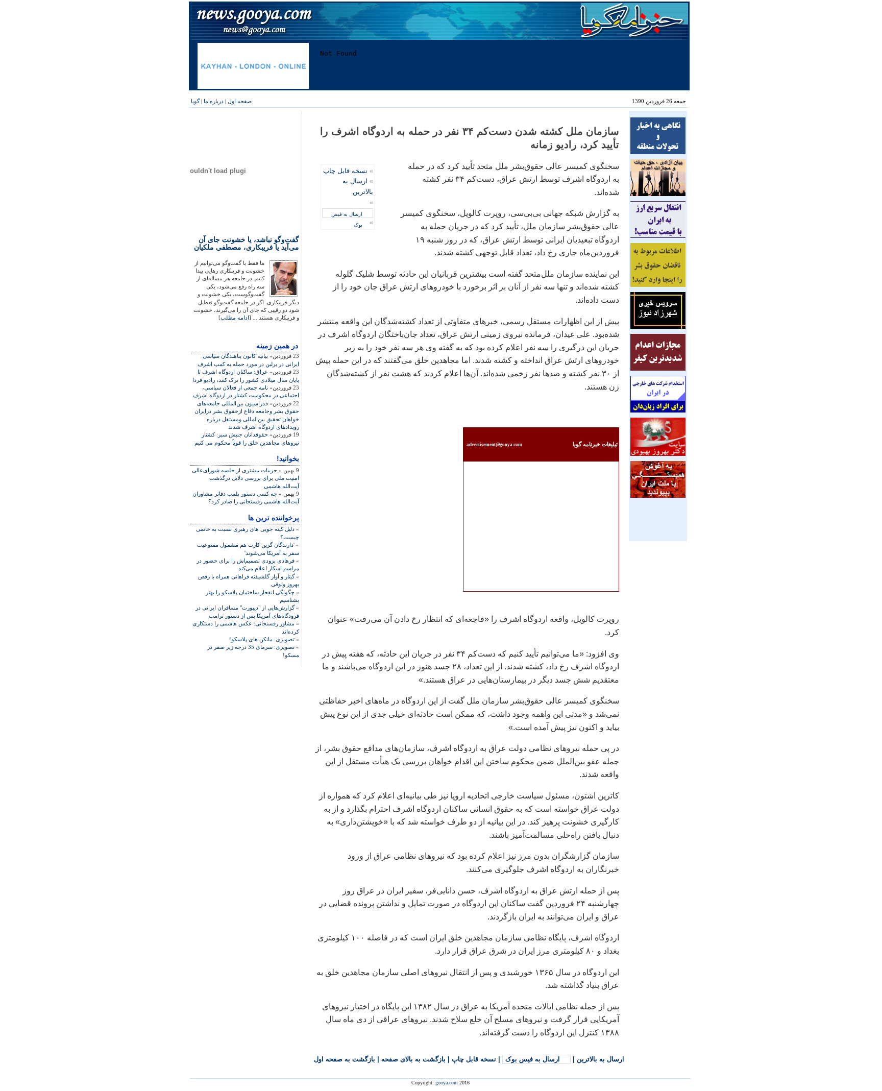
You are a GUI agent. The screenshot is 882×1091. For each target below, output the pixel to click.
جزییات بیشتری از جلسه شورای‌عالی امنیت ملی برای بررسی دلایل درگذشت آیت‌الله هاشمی (245, 478)
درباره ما (214, 101)
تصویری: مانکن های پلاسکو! (262, 639)
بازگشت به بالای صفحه (413, 1059)
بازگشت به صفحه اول (344, 1059)
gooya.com (446, 1082)
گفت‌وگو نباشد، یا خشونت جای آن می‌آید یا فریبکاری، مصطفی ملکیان (246, 243)
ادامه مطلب (234, 317)
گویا (195, 101)
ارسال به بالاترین (600, 1059)
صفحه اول (240, 101)
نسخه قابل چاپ (345, 171)
